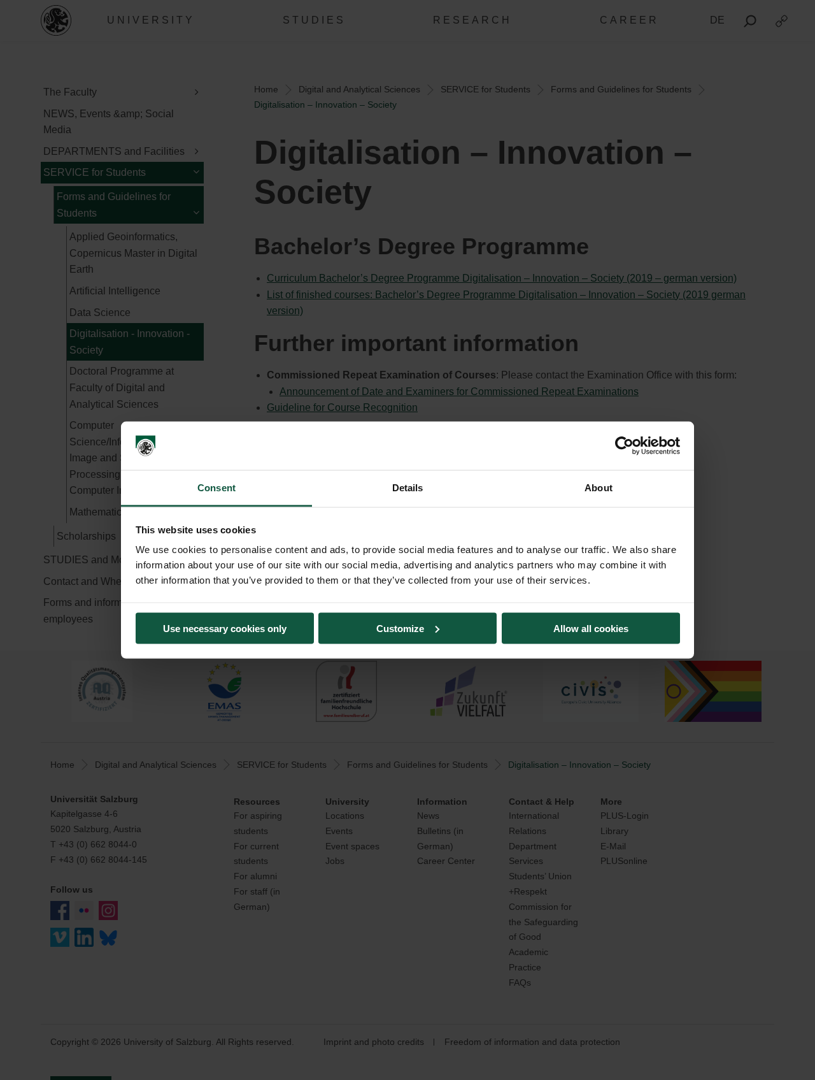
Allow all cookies (590, 628)
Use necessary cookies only (225, 628)
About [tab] (599, 487)
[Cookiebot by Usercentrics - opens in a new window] (624, 446)
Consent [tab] (216, 487)
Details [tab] (407, 487)
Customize (400, 628)
